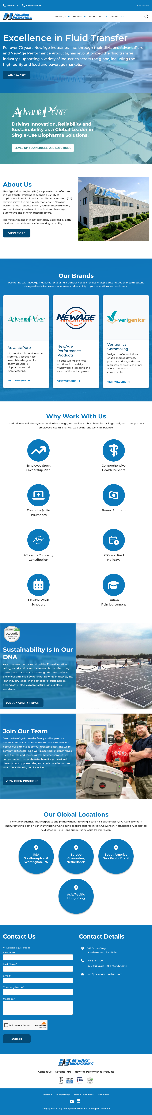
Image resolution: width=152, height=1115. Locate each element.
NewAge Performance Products (94, 1071)
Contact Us (143, 5)
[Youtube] (71, 1101)
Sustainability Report (23, 702)
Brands (77, 16)
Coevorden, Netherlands (76, 860)
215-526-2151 (12, 5)
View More (16, 233)
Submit (16, 1038)
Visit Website (16, 380)
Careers (114, 16)
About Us (60, 16)
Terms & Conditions (83, 1094)
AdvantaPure (63, 1071)
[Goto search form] (146, 16)
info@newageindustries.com (104, 974)
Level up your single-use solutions (43, 148)
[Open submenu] (69, 16)
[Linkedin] (78, 1101)
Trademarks (102, 1094)
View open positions (22, 781)
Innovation (95, 16)
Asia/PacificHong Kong (76, 896)
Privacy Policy (62, 1094)
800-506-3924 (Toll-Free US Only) (107, 966)
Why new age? (17, 75)
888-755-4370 (33, 5)
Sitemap (47, 1094)
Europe (76, 854)
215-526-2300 (95, 960)
